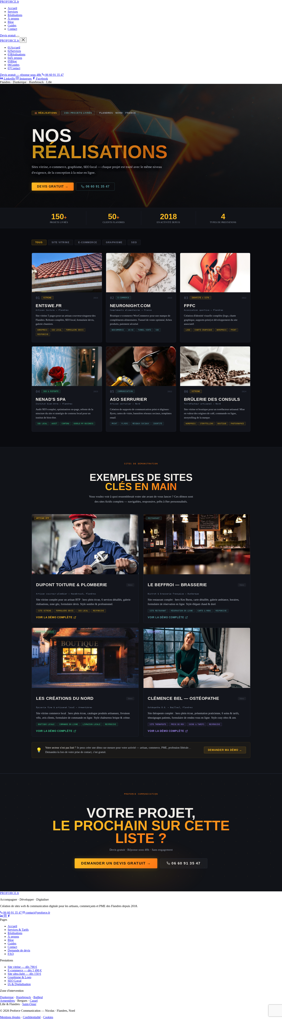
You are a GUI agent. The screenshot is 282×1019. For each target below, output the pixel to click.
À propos (13, 18)
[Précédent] (58, 512)
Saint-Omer (29, 1004)
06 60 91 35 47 (54, 74)
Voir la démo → (85, 545)
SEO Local (14, 980)
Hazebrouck (23, 997)
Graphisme (114, 242)
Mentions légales (10, 1017)
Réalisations (15, 15)
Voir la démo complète (54, 617)
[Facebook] (8, 916)
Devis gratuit (8, 35)
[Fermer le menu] (23, 40)
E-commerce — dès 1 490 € (25, 970)
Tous (39, 242)
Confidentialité (32, 1017)
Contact (12, 29)
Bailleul (38, 997)
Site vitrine (60, 242)
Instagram (25, 78)
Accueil (12, 8)
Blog (11, 22)
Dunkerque (7, 997)
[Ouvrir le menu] (17, 36)
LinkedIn (9, 78)
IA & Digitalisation (19, 984)
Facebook (41, 78)
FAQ (11, 953)
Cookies (48, 1017)
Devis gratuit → (52, 186)
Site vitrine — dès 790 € (22, 967)
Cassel (34, 1000)
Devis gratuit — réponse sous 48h (21, 74)
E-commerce (87, 242)
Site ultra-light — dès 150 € (24, 973)
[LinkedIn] (2, 916)
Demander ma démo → (225, 750)
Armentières (7, 1000)
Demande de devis (19, 950)
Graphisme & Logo (19, 977)
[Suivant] (223, 512)
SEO (134, 242)
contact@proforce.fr (37, 912)
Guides (12, 25)
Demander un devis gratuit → (116, 863)
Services (13, 11)
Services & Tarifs (18, 929)
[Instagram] (5, 916)
